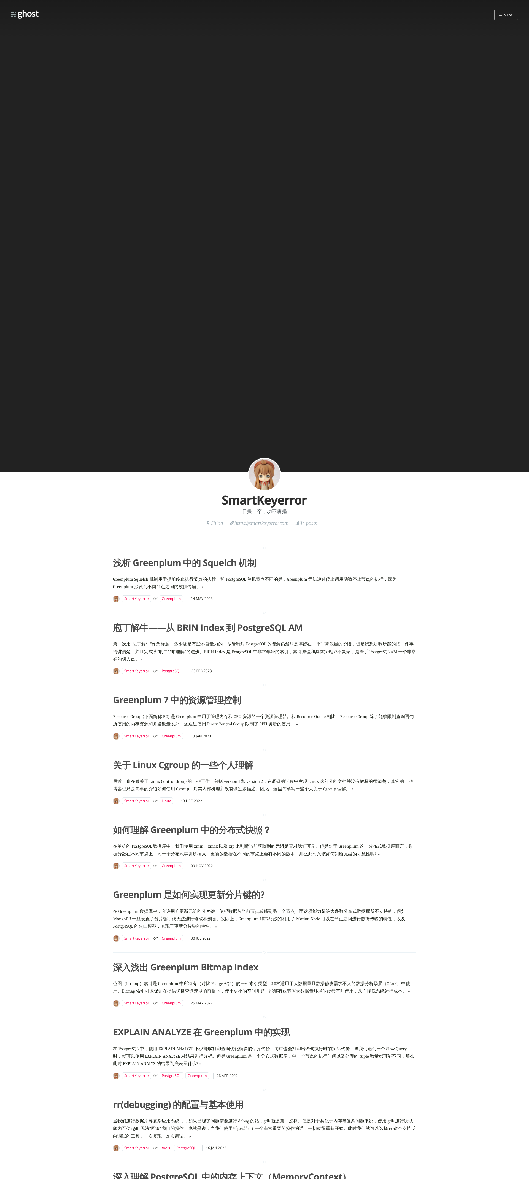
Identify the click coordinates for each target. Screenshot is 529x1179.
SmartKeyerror (136, 598)
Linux (166, 800)
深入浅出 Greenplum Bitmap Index (185, 967)
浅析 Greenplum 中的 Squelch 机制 (184, 562)
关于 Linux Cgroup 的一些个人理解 (183, 765)
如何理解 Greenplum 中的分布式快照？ (192, 829)
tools (166, 1147)
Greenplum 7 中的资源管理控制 (177, 699)
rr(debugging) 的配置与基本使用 (178, 1104)
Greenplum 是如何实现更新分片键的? (188, 894)
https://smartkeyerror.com (261, 523)
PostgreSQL (171, 670)
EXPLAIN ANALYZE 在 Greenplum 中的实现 (201, 1032)
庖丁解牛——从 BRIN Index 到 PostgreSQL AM (208, 627)
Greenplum (171, 598)
